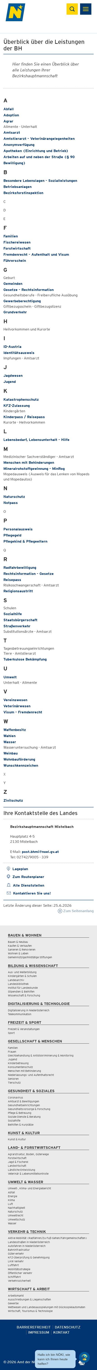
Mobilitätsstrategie (19, 1269)
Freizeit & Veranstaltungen (24, 1029)
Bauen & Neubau (18, 942)
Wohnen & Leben (18, 953)
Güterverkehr (16, 1253)
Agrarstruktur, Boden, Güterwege (28, 1154)
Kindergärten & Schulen (22, 976)
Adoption (11, 115)
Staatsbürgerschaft (20, 620)
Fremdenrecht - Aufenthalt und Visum (36, 254)
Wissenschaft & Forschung (24, 995)
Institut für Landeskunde (23, 987)
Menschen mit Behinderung (24, 1071)
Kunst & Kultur (17, 1139)
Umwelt (10, 677)
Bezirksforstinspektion (23, 193)
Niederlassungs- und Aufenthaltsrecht (31, 1075)
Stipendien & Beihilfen (21, 991)
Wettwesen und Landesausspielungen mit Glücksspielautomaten (46, 1307)
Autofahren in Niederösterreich (27, 1246)
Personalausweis (18, 529)
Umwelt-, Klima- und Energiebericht (29, 1188)
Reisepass (12, 580)
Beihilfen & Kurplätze (20, 1124)
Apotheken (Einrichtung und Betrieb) (35, 151)
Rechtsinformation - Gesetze (28, 573)
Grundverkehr (15, 312)
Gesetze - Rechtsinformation (28, 290)
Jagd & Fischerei (18, 1162)
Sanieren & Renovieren (21, 949)
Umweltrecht (15, 1215)
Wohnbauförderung (19, 759)
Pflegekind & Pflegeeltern (25, 541)
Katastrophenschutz (21, 399)
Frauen (12, 1051)
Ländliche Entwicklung (21, 1169)
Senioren (13, 1078)
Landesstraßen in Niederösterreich (29, 1242)
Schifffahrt (14, 1277)
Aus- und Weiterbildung (22, 972)
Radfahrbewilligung (19, 567)
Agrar (8, 121)
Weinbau (10, 753)
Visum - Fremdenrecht (22, 712)
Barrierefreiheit (34, 1327)
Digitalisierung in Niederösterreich (28, 1010)
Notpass (10, 503)
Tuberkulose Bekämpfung (25, 659)
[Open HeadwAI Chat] (84, 1357)
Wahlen (9, 736)
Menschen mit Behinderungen (28, 462)
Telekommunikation (19, 1014)
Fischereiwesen (16, 242)
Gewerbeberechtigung (22, 301)
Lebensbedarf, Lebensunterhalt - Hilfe (36, 440)
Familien (10, 236)
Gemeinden (12, 283)
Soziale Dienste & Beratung (24, 1116)
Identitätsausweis (19, 353)
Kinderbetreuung (18, 1063)
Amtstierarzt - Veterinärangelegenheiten (39, 138)
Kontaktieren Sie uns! (32, 893)
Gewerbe (13, 1303)
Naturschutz (14, 496)
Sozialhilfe (12, 614)
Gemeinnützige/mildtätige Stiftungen (30, 957)
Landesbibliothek (18, 984)
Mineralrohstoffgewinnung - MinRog (34, 468)
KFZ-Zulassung (16, 405)
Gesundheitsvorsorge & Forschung (29, 1109)
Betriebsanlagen (17, 187)
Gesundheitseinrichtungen (24, 1105)
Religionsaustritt (18, 591)
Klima (11, 1200)
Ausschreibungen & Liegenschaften (29, 1299)
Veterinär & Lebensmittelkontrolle (28, 1173)
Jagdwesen (13, 375)
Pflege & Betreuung (19, 1113)
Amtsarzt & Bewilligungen (23, 1101)
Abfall (8, 109)
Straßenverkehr (16, 626)
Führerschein (14, 260)
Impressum (38, 1332)
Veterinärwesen (16, 706)
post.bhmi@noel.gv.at (40, 852)
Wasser (9, 742)
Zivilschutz (13, 800)
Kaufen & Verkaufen (20, 945)
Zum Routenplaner (28, 877)
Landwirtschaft (17, 1165)
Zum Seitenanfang (78, 911)
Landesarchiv (16, 980)
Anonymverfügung (19, 145)
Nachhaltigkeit (16, 1207)
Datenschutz (68, 1327)
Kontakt (61, 1332)
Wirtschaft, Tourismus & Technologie (30, 1311)
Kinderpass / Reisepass (24, 417)
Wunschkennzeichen (20, 765)
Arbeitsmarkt (16, 1295)
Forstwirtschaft (17, 248)
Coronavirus (15, 1097)
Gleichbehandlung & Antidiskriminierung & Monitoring (41, 1055)
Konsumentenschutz (20, 1067)
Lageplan (20, 869)
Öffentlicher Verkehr (20, 1273)
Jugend (9, 381)
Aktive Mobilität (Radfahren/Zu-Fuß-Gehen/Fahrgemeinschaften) (47, 1238)
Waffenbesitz (14, 730)
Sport (11, 1033)
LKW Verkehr (16, 1261)
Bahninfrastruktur (19, 1249)
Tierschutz (14, 1082)
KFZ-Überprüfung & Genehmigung (29, 1257)
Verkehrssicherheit (19, 1280)
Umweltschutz (16, 1219)
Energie (12, 1196)
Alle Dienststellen (28, 885)
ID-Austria (12, 346)
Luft (10, 1204)
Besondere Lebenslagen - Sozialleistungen (40, 180)
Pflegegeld (12, 535)
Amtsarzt (11, 132)
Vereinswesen (15, 700)
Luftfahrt (13, 1265)
